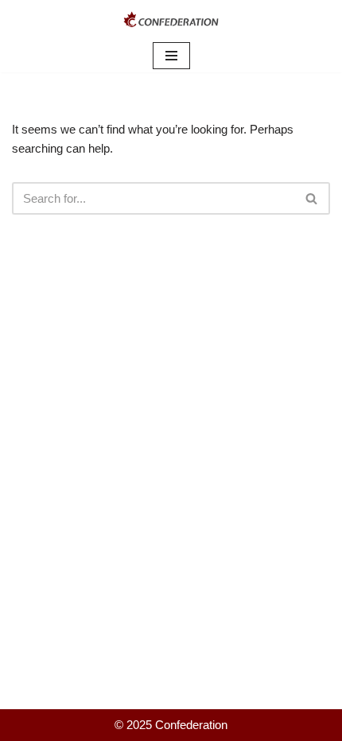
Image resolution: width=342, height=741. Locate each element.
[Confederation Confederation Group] (171, 19)
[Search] (312, 198)
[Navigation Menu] (171, 55)
